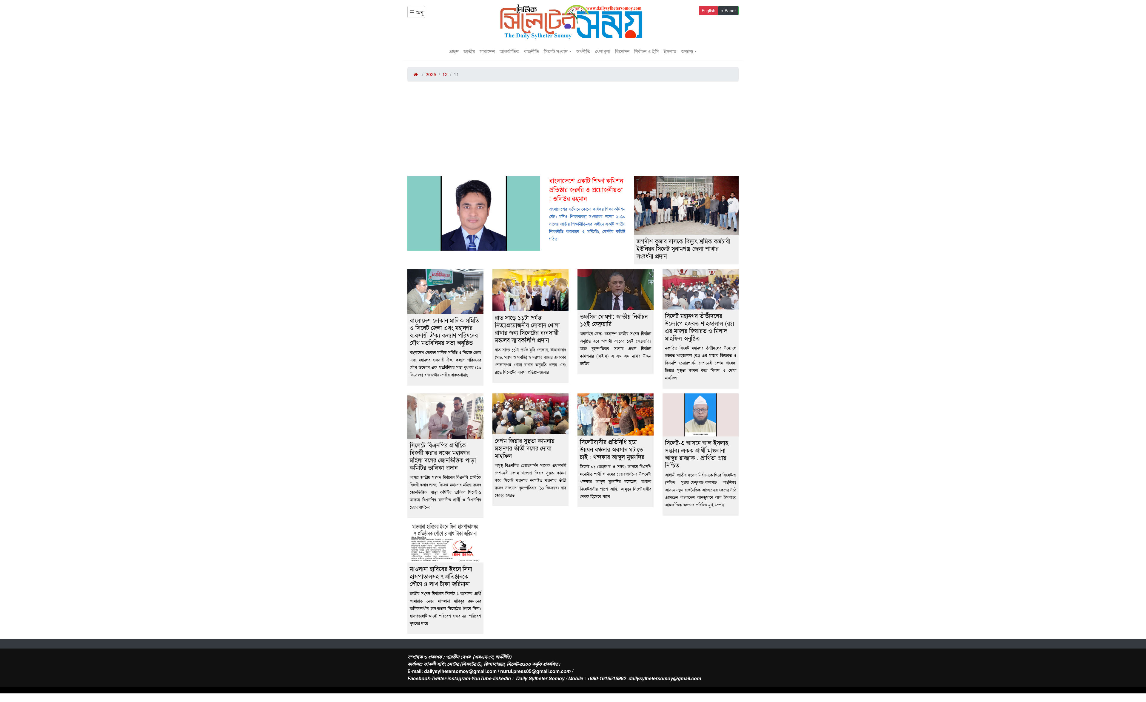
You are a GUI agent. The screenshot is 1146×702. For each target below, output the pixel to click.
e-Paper (728, 10)
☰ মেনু (416, 12)
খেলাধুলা (602, 51)
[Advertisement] (573, 131)
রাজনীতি (531, 51)
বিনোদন (622, 51)
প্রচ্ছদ (454, 51)
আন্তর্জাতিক (509, 51)
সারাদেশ (487, 51)
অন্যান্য (687, 51)
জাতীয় (469, 51)
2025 (431, 74)
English (708, 10)
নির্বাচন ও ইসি (646, 51)
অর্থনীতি (583, 51)
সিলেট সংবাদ (556, 51)
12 (445, 74)
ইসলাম (670, 51)
